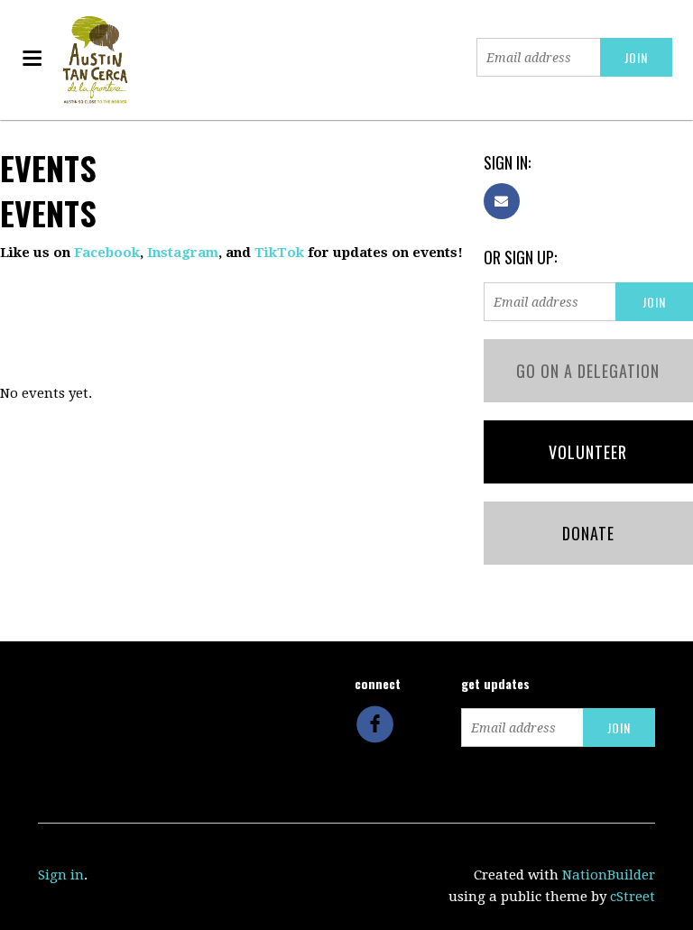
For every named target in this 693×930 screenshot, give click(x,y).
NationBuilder (608, 875)
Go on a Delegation (588, 370)
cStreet (632, 897)
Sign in (61, 875)
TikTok (279, 252)
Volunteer (588, 452)
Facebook (107, 252)
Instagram (182, 252)
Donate (588, 533)
